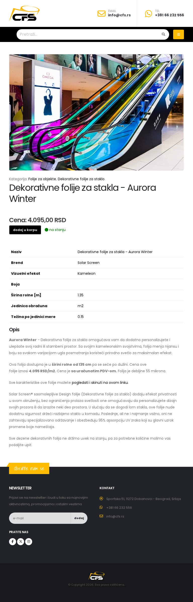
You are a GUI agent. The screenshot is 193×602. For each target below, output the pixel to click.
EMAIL (112, 11)
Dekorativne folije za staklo (81, 178)
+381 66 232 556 (169, 15)
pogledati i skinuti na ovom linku (100, 382)
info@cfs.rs (119, 15)
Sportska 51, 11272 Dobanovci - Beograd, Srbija (143, 499)
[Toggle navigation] (178, 34)
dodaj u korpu (25, 230)
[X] (20, 541)
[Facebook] (12, 541)
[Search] (163, 34)
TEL (157, 11)
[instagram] (28, 541)
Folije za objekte (42, 178)
